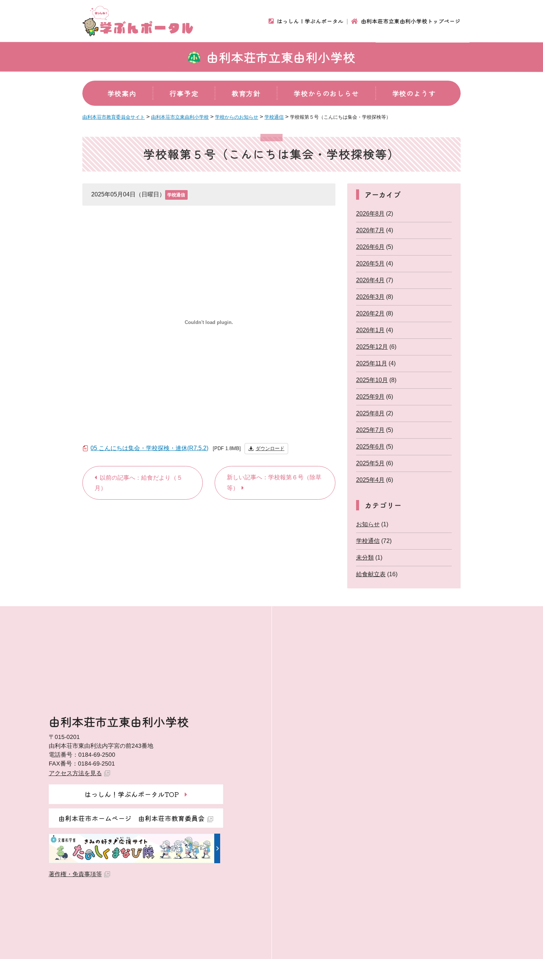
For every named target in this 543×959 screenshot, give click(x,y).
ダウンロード (270, 448)
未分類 (365, 557)
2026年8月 (370, 213)
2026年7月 (370, 230)
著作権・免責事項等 (75, 874)
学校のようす (414, 93)
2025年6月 (370, 446)
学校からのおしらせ (326, 93)
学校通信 (176, 194)
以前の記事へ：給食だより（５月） (138, 483)
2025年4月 (370, 480)
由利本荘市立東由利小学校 (280, 56)
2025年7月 (370, 430)
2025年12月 (372, 347)
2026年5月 (370, 263)
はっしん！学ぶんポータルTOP (132, 794)
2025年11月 (371, 363)
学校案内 (121, 93)
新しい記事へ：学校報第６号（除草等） (274, 482)
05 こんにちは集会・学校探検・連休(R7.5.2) (149, 448)
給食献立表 (371, 574)
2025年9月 (370, 397)
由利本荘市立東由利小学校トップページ (411, 21)
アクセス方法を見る (75, 773)
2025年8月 (370, 413)
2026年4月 (370, 280)
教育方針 (246, 93)
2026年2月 (370, 313)
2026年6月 (370, 247)
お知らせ (368, 524)
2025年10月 (372, 380)
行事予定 (184, 93)
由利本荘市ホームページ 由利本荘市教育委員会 (131, 818)
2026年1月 (370, 330)
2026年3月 (370, 297)
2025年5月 (370, 463)
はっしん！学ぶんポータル (310, 21)
